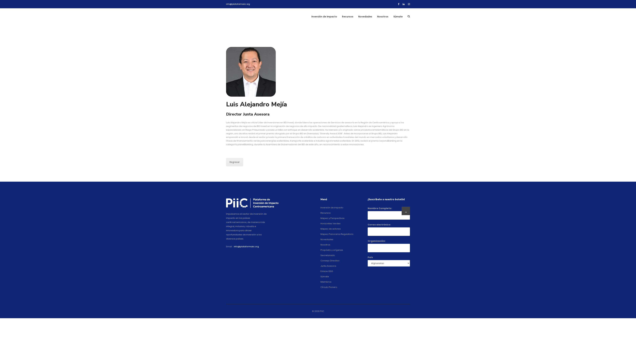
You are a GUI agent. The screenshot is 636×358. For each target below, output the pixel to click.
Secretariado (327, 255)
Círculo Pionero (328, 287)
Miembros (325, 281)
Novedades (365, 16)
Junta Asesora (328, 266)
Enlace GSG (326, 271)
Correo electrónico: (379, 224)
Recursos (347, 16)
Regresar (235, 162)
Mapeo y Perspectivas (332, 218)
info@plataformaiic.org (238, 4)
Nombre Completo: (380, 208)
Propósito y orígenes (331, 250)
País (370, 257)
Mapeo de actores (330, 228)
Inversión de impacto (324, 16)
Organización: (377, 241)
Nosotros (382, 16)
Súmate (398, 16)
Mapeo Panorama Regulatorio (336, 234)
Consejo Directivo (330, 260)
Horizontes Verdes (330, 223)
